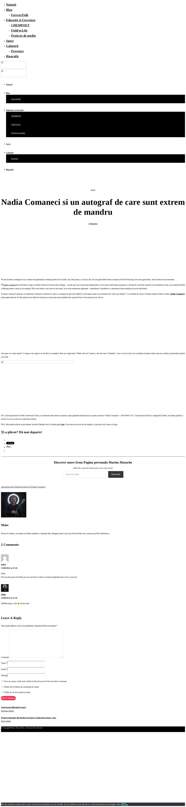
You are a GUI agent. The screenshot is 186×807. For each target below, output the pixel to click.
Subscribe (115, 474)
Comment (5, 657)
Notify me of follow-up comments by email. (21, 687)
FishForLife (19, 30)
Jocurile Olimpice (15, 487)
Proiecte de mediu (23, 35)
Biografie (12, 56)
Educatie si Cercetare (21, 20)
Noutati (11, 4)
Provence (17, 51)
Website (4, 675)
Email (3, 669)
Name (3, 663)
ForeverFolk (19, 15)
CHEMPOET (20, 25)
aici (62, 424)
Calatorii (12, 46)
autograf (4, 487)
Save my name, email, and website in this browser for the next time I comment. (35, 681)
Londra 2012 (27, 487)
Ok (124, 804)
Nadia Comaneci (177, 294)
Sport (10, 40)
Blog (9, 9)
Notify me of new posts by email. (17, 692)
